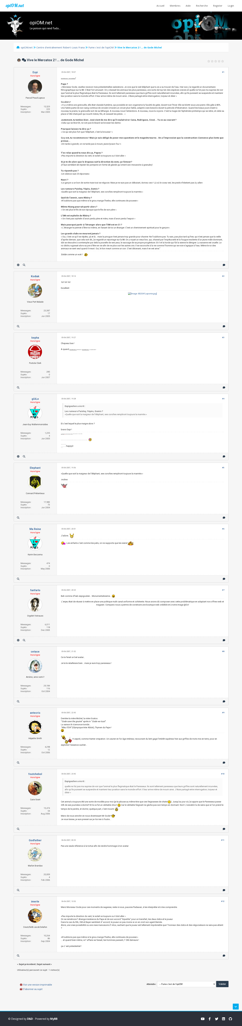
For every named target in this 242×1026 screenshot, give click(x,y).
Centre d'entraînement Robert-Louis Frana (60, 47)
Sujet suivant (43, 964)
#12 (222, 901)
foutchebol (35, 774)
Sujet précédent (27, 964)
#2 (223, 276)
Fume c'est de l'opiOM (101, 47)
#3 (223, 337)
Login (231, 5)
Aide (188, 5)
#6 (223, 529)
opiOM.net (15, 5)
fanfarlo (35, 590)
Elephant (35, 467)
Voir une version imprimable (37, 984)
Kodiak (35, 276)
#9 (223, 713)
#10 (222, 774)
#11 (222, 840)
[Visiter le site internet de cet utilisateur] (18, 265)
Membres (175, 5)
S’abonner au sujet (32, 989)
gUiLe (35, 398)
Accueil (160, 5)
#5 (223, 468)
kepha (35, 337)
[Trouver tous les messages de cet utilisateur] (24, 265)
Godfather (35, 840)
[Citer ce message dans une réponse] (224, 265)
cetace (35, 651)
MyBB (53, 1019)
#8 (223, 651)
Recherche (202, 5)
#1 (223, 72)
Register (217, 5)
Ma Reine (35, 529)
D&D (30, 1019)
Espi (35, 72)
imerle (35, 901)
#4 (223, 399)
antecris (35, 712)
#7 (223, 590)
